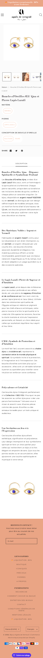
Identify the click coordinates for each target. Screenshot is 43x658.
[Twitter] (16, 150)
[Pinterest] (21, 150)
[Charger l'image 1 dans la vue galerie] (6, 76)
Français (30, 629)
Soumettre (21, 549)
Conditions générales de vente (21, 610)
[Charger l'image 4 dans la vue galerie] (35, 76)
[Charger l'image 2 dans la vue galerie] (16, 76)
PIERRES (21, 577)
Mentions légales (21, 615)
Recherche (21, 592)
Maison (4, 87)
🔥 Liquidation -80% (21, 560)
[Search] (40, 14)
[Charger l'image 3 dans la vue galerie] (25, 76)
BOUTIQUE (21, 564)
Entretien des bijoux (21, 600)
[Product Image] (21, 43)
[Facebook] (10, 150)
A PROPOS (21, 581)
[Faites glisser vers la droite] (38, 78)
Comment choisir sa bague (21, 596)
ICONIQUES (21, 568)
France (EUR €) (11, 629)
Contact (21, 604)
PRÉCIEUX (21, 573)
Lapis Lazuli (9, 125)
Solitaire (8, 139)
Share (5, 151)
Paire (17, 139)
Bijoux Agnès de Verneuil (19, 635)
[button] (2, 15)
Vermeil (7, 111)
